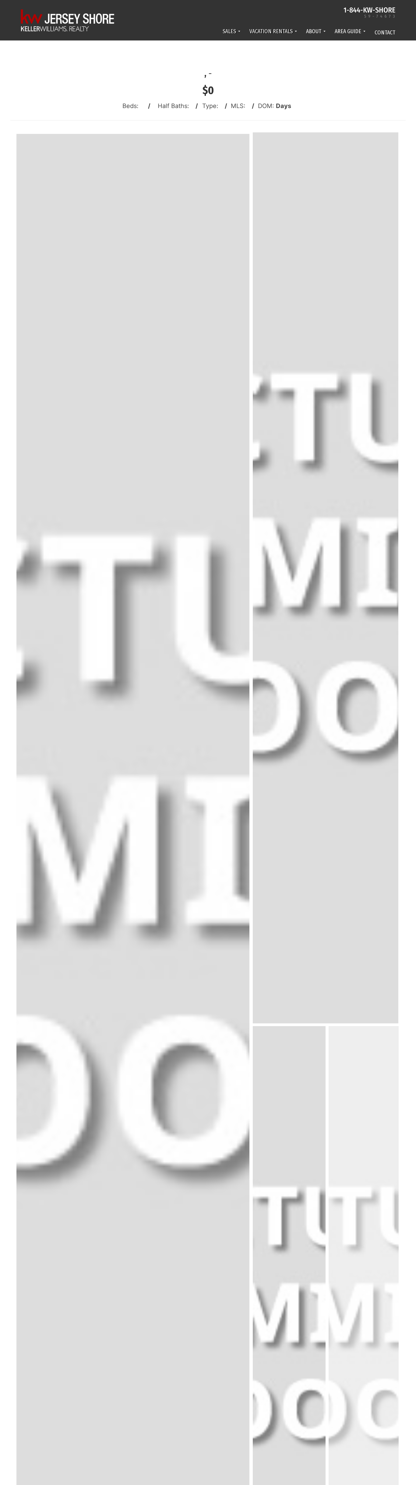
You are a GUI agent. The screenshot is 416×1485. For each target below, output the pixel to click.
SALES (229, 31)
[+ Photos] (366, 1322)
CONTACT (385, 32)
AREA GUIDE (348, 31)
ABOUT (313, 31)
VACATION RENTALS (271, 31)
